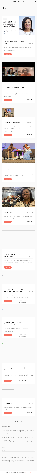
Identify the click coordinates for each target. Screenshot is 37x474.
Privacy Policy (28, 472)
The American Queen (23, 302)
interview (28, 53)
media (32, 53)
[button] (35, 1)
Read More (8, 54)
